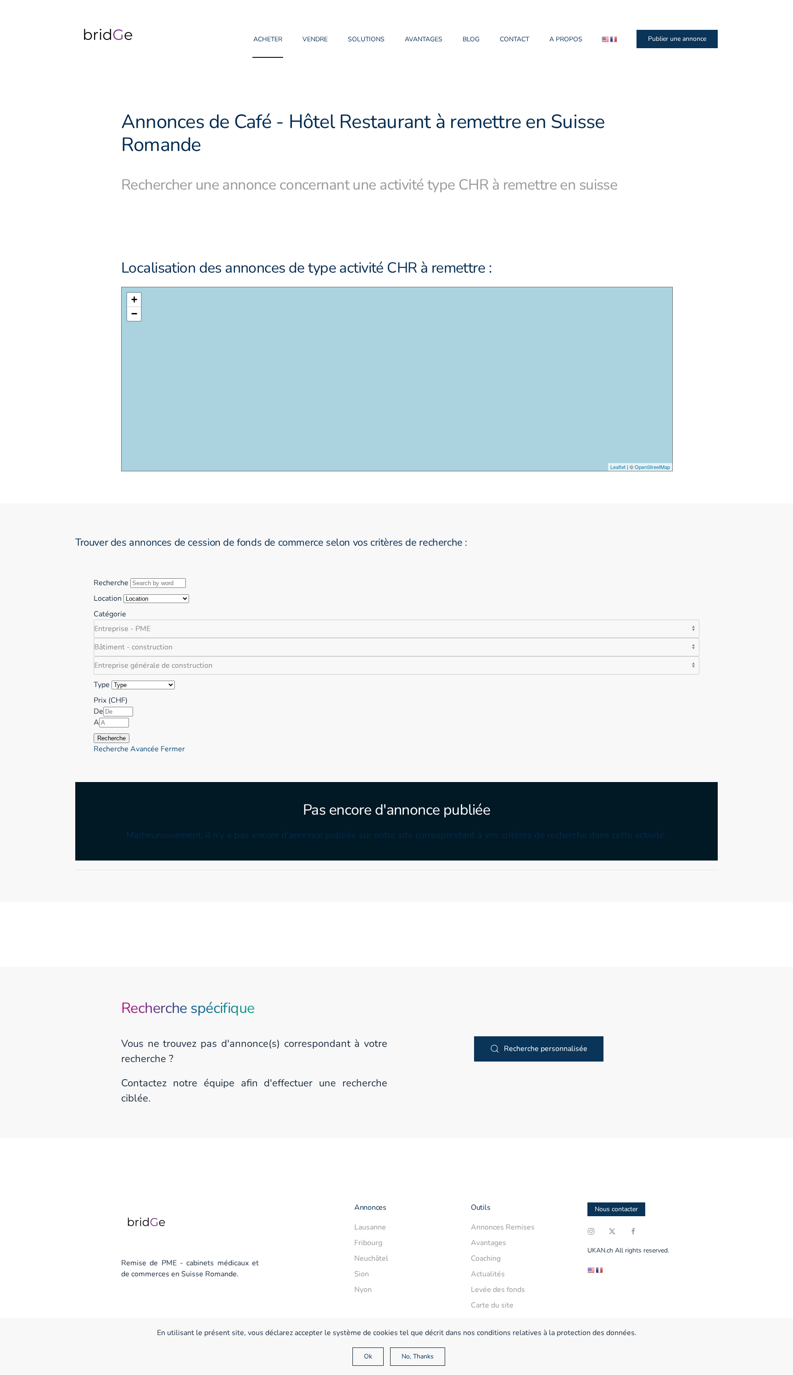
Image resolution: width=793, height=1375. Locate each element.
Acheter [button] (267, 39)
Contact (514, 39)
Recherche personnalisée (545, 1049)
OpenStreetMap (652, 466)
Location (108, 598)
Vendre (315, 39)
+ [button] (134, 299)
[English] (606, 39)
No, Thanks (418, 1356)
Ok (368, 1356)
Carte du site (492, 1305)
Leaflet (617, 466)
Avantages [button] (423, 39)
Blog (471, 39)
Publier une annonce (677, 38)
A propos (565, 39)
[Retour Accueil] (105, 39)
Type (102, 685)
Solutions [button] (366, 39)
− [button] (134, 313)
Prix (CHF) (111, 700)
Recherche (111, 583)
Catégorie (110, 614)
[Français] (614, 39)
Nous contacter (616, 1209)
